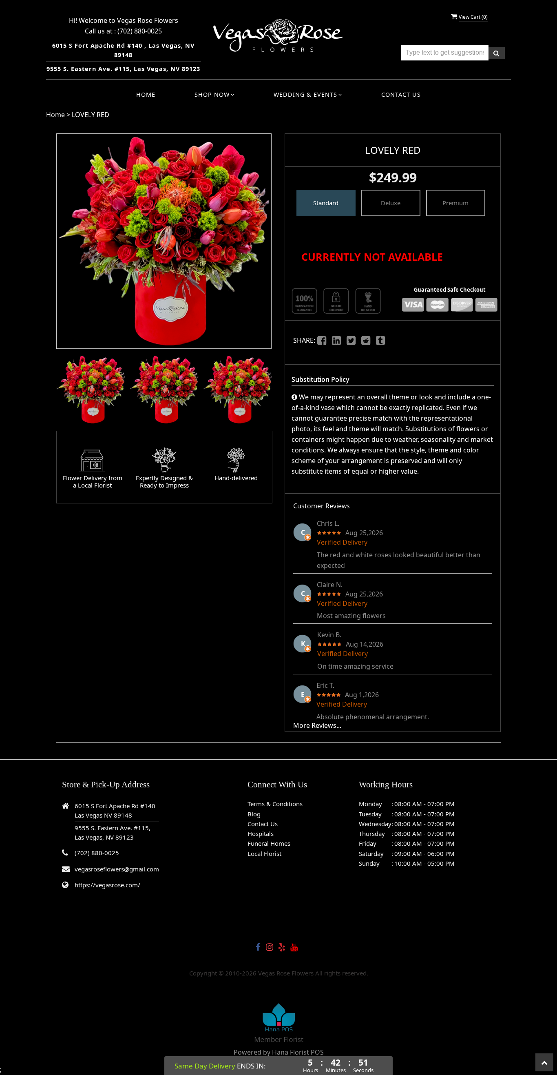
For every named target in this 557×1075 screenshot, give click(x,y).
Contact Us (401, 94)
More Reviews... (317, 725)
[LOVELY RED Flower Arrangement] (91, 389)
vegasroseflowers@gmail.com (117, 869)
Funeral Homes (269, 843)
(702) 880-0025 (139, 31)
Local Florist (264, 853)
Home (145, 94)
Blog (254, 814)
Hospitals (261, 833)
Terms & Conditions (275, 804)
